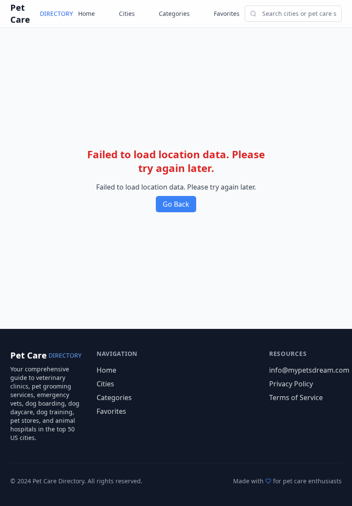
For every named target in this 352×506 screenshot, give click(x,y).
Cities (127, 13)
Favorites (227, 13)
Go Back (176, 204)
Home (86, 13)
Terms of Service (296, 397)
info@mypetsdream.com (309, 370)
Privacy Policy (291, 384)
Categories (174, 13)
